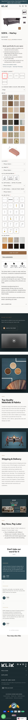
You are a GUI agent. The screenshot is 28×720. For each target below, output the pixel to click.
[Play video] (14, 341)
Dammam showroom (18, 697)
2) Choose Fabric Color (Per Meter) (13, 86)
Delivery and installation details (9, 64)
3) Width (4, 161)
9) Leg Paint (5, 235)
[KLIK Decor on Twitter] (20, 664)
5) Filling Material (8, 173)
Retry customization (8, 257)
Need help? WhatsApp (18, 66)
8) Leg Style (6, 195)
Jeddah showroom (9, 697)
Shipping (9, 39)
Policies (4, 670)
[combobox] (22, 718)
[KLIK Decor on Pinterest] (23, 664)
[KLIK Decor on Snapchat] (26, 666)
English (22, 718)
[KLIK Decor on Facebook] (18, 664)
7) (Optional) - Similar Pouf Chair (13, 189)
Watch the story (11, 328)
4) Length (5, 167)
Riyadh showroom (21, 696)
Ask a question (6, 304)
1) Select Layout (7, 71)
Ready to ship (13, 696)
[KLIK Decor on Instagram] (26, 664)
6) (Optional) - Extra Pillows (11, 182)
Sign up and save (8, 680)
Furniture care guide (7, 66)
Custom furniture (6, 696)
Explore (4, 675)
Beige (3, 93)
